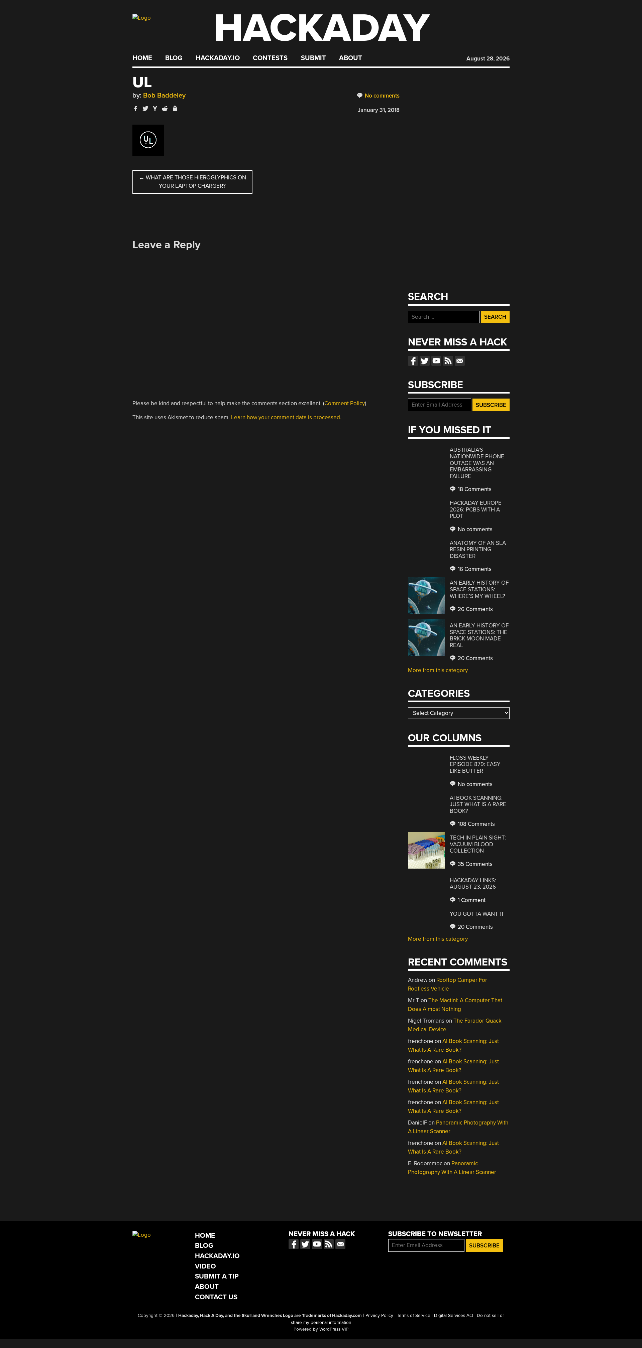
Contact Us (216, 1297)
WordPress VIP (333, 1329)
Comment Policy (344, 403)
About (350, 58)
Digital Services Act (453, 1315)
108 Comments (475, 824)
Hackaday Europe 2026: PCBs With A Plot (476, 509)
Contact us (460, 361)
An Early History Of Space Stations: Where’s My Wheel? (479, 589)
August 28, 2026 (488, 58)
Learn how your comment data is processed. (286, 417)
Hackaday (322, 28)
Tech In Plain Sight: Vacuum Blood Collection (478, 844)
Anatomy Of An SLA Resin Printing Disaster (478, 550)
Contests (270, 58)
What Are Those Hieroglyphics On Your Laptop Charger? (192, 182)
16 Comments (474, 569)
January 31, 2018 (379, 110)
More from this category (438, 670)
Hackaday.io (218, 58)
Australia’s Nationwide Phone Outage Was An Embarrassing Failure (477, 462)
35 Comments (474, 864)
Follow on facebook (413, 361)
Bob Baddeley (164, 95)
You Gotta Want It (477, 913)
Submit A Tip (217, 1276)
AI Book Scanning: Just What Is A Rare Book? (478, 804)
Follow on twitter (425, 361)
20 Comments (474, 658)
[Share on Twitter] (145, 108)
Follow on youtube (436, 361)
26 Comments (474, 609)
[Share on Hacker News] (155, 108)
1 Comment (471, 900)
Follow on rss (448, 361)
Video (205, 1266)
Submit (313, 58)
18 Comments (474, 489)
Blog (173, 58)
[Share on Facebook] (135, 108)
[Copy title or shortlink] (174, 109)
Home (142, 58)
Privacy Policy (379, 1315)
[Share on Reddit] (165, 108)
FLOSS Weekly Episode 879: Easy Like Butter (475, 764)
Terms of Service (413, 1315)
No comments (381, 95)
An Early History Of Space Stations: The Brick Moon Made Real (479, 635)
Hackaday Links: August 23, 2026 (473, 884)
